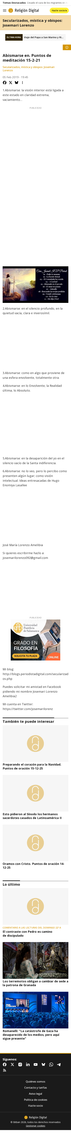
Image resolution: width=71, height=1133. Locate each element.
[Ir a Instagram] (20, 1064)
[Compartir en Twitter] (11, 83)
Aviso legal (35, 1093)
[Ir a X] (13, 1064)
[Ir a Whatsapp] (51, 1064)
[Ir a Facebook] (5, 1064)
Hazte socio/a (59, 10)
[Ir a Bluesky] (44, 1064)
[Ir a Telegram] (59, 1064)
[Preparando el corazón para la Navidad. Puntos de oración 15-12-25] (35, 743)
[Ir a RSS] (5, 1070)
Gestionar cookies (35, 1125)
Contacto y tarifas (35, 1087)
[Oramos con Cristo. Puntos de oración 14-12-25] (35, 843)
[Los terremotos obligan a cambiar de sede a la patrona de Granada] (35, 960)
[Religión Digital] (23, 10)
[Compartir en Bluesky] (16, 83)
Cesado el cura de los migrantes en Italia (49, 2)
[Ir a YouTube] (36, 1064)
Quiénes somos (35, 1081)
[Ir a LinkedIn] (28, 1064)
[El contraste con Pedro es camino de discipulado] (35, 906)
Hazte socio (35, 1105)
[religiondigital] (35, 1117)
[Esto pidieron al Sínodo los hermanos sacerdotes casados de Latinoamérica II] (35, 793)
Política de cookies (35, 1100)
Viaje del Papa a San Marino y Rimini (45, 37)
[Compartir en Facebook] (5, 83)
